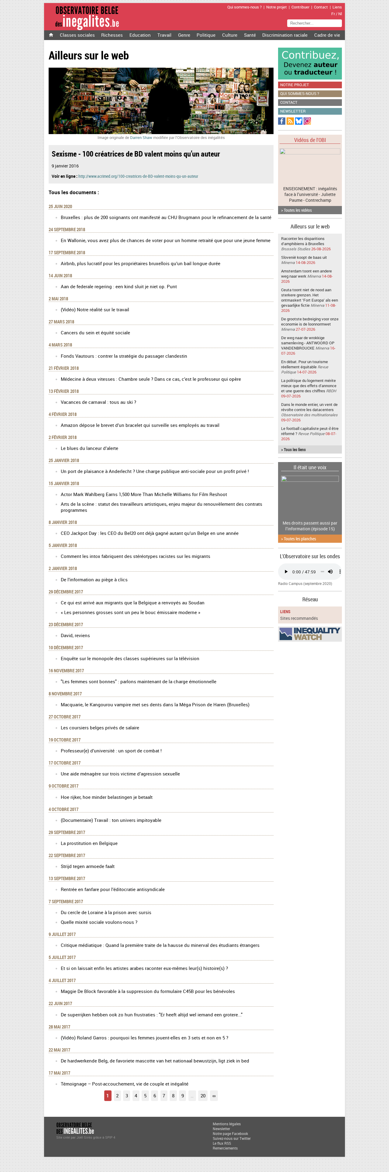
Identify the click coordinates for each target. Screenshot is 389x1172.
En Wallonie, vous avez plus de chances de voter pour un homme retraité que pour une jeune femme (165, 240)
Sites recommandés (299, 618)
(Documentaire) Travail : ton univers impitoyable (111, 820)
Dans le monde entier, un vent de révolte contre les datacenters (309, 407)
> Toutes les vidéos (296, 210)
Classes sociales (77, 35)
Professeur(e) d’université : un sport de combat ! (111, 751)
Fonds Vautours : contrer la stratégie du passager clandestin (124, 356)
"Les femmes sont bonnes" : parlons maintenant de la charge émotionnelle (138, 681)
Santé (250, 35)
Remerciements (225, 1148)
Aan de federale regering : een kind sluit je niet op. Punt (119, 286)
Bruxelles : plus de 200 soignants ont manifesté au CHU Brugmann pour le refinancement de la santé (166, 217)
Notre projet (276, 7)
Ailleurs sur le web (310, 226)
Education (140, 35)
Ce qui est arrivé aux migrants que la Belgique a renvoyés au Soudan (133, 603)
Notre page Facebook (230, 1133)
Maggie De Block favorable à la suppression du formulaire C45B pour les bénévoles (148, 991)
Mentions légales (227, 1123)
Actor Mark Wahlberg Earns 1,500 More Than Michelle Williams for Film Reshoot (144, 494)
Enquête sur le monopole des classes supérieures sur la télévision (130, 658)
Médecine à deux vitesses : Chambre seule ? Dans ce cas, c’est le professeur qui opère (151, 379)
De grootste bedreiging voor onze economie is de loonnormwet (310, 321)
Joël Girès (84, 1137)
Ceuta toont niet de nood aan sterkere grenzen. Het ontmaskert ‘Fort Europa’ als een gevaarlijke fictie (309, 297)
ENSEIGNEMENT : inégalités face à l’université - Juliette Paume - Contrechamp (310, 194)
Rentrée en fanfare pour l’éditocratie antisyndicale (113, 889)
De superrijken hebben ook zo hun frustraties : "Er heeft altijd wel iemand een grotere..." (152, 1015)
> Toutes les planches (298, 539)
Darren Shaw (141, 137)
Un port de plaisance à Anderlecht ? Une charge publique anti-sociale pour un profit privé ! (155, 471)
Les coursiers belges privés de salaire (100, 727)
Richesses (112, 35)
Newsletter (293, 111)
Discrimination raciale (285, 35)
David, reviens (75, 635)
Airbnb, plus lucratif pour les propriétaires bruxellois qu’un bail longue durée (140, 263)
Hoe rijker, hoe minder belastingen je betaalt (107, 797)
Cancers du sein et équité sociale (95, 332)
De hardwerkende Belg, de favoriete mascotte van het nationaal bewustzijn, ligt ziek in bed (155, 1061)
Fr (333, 13)
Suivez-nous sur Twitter (232, 1138)
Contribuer (300, 7)
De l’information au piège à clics (94, 579)
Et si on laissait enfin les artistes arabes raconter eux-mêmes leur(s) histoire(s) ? (144, 968)
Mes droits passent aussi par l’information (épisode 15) (310, 526)
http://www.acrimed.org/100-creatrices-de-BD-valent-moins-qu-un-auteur (138, 176)
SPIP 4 (110, 1137)
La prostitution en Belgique (89, 843)
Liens (337, 7)
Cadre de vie (327, 35)
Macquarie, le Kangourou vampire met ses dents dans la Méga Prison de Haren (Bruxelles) (155, 704)
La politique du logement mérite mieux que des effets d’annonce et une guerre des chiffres (308, 385)
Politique (206, 35)
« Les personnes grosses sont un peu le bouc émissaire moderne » (130, 612)
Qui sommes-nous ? (244, 7)
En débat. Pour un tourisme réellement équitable (304, 364)
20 (203, 1096)
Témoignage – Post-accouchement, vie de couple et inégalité (124, 1084)
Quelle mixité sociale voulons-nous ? (99, 922)
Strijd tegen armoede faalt (88, 866)
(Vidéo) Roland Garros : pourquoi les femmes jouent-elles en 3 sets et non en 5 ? (144, 1038)
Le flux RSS (222, 1143)
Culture (229, 35)
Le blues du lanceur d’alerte (89, 448)
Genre (184, 35)
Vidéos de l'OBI (310, 140)
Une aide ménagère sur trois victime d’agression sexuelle (120, 774)
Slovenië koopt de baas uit (304, 257)
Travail (164, 35)
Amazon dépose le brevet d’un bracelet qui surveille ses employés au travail (140, 425)
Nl (340, 13)
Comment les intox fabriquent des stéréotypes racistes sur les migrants (135, 556)
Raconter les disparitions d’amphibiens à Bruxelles (303, 241)
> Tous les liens (293, 449)
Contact (321, 7)
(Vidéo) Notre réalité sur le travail (95, 309)
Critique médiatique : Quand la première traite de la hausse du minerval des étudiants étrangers (160, 945)
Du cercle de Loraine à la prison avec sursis (106, 912)
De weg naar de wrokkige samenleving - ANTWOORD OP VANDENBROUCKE (307, 343)
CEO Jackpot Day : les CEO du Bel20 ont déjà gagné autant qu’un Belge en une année (150, 533)
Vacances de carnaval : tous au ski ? (98, 402)
